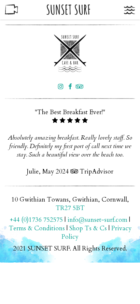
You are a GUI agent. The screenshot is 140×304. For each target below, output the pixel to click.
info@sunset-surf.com (97, 220)
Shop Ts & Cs (88, 228)
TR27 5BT (70, 208)
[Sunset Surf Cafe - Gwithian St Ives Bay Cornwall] (70, 53)
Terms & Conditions (37, 228)
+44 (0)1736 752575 (36, 220)
